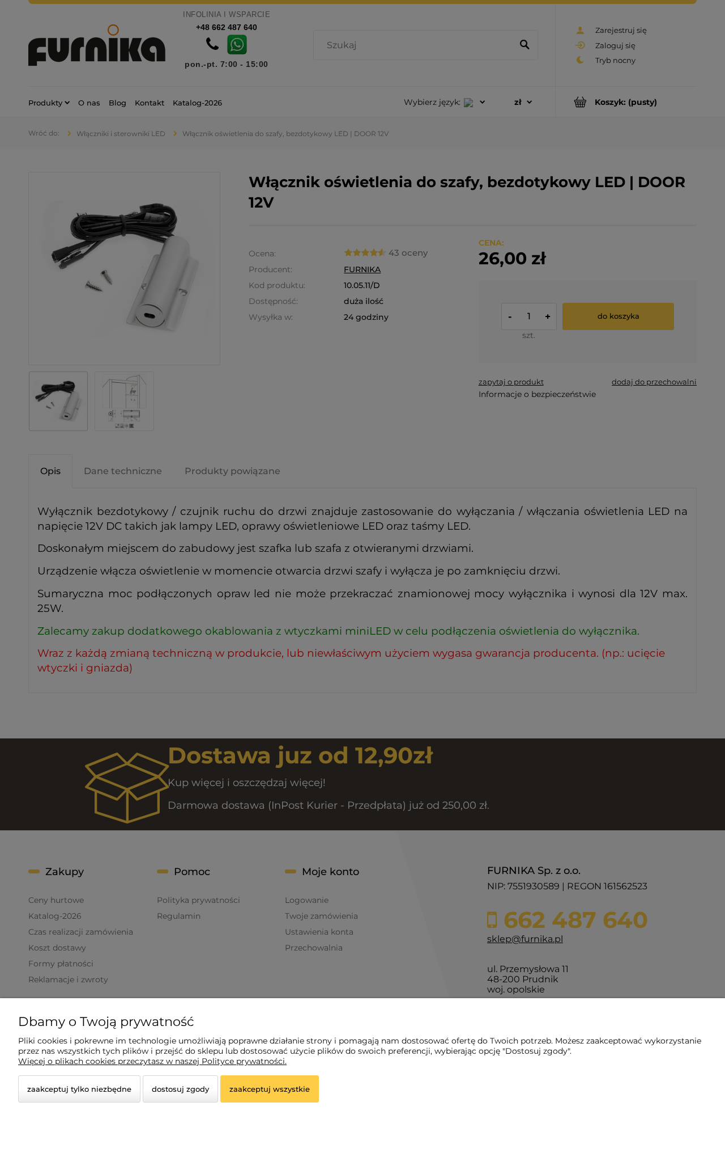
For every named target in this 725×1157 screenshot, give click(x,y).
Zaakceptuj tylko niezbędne (79, 1088)
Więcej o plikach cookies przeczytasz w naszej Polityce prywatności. (152, 1061)
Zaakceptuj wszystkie (269, 1088)
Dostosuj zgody (180, 1088)
